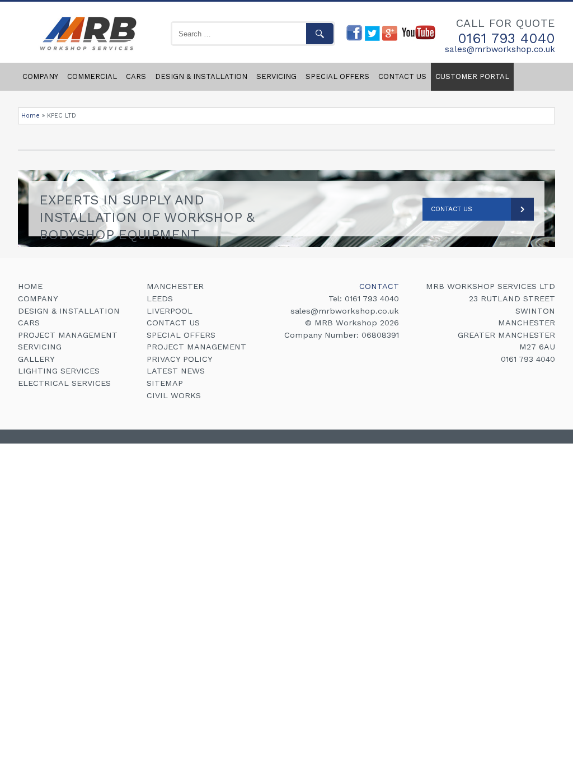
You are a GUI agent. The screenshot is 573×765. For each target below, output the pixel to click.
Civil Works (174, 395)
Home (30, 115)
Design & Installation (201, 76)
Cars (136, 76)
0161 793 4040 (506, 38)
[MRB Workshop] (86, 51)
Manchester (175, 286)
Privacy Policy (180, 358)
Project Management (68, 334)
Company (40, 76)
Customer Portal (472, 76)
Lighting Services (59, 370)
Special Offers (337, 76)
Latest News (176, 370)
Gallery (36, 358)
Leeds (160, 298)
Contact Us (451, 209)
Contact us (402, 76)
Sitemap (165, 383)
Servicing (276, 76)
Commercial (92, 76)
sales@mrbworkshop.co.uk (500, 49)
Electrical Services (64, 383)
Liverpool (169, 310)
